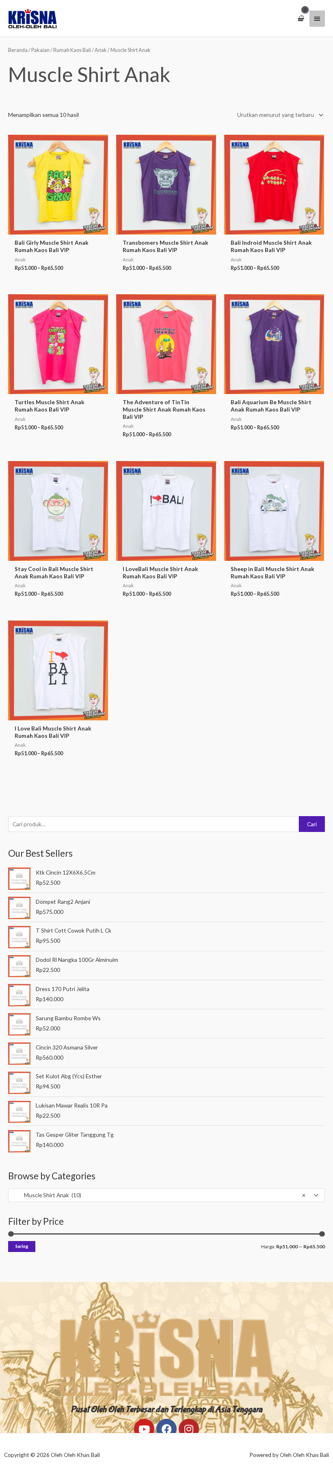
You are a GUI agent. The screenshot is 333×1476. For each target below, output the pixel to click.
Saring (21, 1246)
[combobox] (166, 1195)
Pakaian (40, 50)
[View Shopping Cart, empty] (300, 18)
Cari (312, 824)
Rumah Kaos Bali (72, 50)
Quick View (58, 228)
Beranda (18, 50)
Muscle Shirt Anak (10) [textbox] (159, 1195)
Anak (101, 50)
